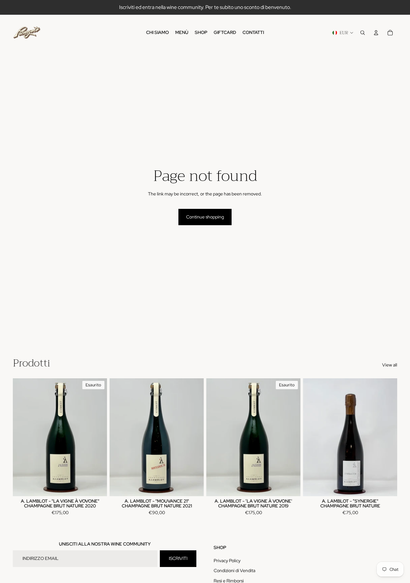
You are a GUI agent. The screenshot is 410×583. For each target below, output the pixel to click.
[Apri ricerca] (363, 33)
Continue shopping (205, 217)
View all (389, 365)
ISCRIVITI (178, 558)
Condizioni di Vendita (234, 570)
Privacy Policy (227, 560)
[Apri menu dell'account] (376, 33)
